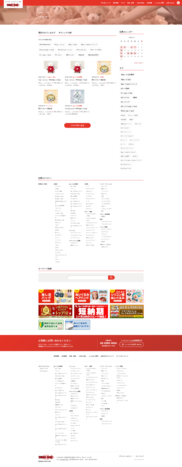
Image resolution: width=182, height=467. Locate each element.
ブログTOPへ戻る (77, 125)
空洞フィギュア (90, 225)
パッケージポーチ (121, 373)
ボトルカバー (58, 235)
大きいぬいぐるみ (75, 194)
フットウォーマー (75, 378)
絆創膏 (103, 216)
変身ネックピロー (75, 386)
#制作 (135, 97)
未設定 (55, 184)
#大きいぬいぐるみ (127, 111)
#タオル (131, 144)
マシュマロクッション (76, 235)
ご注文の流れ (140, 3)
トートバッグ (104, 191)
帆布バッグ (104, 189)
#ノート (123, 144)
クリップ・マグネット (91, 232)
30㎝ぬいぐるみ (59, 198)
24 (121, 56)
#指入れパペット (126, 124)
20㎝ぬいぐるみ (59, 196)
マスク (57, 259)
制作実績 (115, 3)
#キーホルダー (125, 128)
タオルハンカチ (59, 250)
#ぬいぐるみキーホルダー (128, 152)
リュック (73, 220)
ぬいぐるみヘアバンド (61, 444)
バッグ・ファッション (106, 184)
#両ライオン (70, 55)
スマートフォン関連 (74, 240)
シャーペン (58, 240)
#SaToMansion (45, 44)
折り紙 (57, 230)
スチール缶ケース (90, 385)
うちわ (57, 245)
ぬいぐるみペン (90, 203)
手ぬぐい (103, 206)
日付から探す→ (139, 63)
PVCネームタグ (90, 237)
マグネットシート (90, 230)
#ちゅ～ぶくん (60, 44)
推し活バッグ (104, 378)
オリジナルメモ (90, 189)
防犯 (101, 219)
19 (128, 53)
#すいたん (138, 124)
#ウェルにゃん (82, 50)
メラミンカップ (121, 383)
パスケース (58, 208)
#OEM (123, 115)
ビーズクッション (75, 371)
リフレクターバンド (106, 224)
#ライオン (58, 55)
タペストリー (89, 407)
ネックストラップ (90, 240)
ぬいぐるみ (73, 186)
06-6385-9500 (108, 343)
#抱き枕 (81, 55)
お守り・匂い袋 (90, 245)
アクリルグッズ (90, 235)
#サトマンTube (96, 50)
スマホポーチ (74, 408)
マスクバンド (104, 413)
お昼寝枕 (73, 381)
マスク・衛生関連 (105, 214)
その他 (57, 189)
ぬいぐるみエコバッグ (76, 203)
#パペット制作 (133, 115)
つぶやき (57, 262)
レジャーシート (105, 239)
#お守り (135, 156)
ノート (87, 186)
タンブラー (58, 252)
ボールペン (58, 242)
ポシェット (58, 210)
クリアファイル (90, 194)
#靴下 (131, 119)
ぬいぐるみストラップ (76, 191)
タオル (57, 247)
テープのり (89, 196)
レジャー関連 (103, 227)
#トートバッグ (134, 140)
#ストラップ (125, 102)
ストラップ (58, 186)
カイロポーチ (74, 198)
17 (121, 53)
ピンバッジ (89, 242)
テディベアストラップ (61, 410)
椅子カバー (73, 218)
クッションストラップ (91, 228)
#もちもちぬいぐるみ (46, 50)
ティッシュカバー (59, 433)
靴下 (102, 211)
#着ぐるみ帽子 (125, 156)
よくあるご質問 (159, 3)
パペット (73, 189)
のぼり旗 (73, 213)
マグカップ (104, 234)
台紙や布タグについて (107, 356)
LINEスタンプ (104, 247)
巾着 (102, 196)
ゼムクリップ (74, 440)
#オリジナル (125, 97)
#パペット (124, 140)
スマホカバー (74, 405)
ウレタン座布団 (75, 388)
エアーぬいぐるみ (75, 223)
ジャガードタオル (105, 201)
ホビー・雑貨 (88, 211)
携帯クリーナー (75, 245)
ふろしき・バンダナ (106, 209)
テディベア (73, 215)
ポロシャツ (58, 222)
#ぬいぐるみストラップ (89, 44)
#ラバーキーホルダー (127, 136)
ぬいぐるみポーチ (75, 201)
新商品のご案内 (42, 184)
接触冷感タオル (105, 388)
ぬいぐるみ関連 (73, 184)
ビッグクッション (75, 237)
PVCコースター (120, 393)
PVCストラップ (74, 396)
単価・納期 (130, 3)
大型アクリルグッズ (91, 395)
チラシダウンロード (122, 356)
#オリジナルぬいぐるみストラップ (131, 160)
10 (121, 50)
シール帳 (73, 430)
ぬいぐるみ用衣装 (59, 205)
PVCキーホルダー (59, 227)
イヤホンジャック (59, 194)
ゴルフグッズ (104, 232)
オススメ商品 (58, 191)
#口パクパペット (126, 132)
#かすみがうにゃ (126, 164)
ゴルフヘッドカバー (106, 229)
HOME (40, 13)
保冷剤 (103, 241)
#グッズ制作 (125, 88)
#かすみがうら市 (126, 168)
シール (57, 237)
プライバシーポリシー (125, 456)
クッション (72, 230)
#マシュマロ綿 (65, 32)
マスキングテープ (90, 198)
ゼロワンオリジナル (43, 366)
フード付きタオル (105, 203)
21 (135, 53)
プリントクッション (76, 232)
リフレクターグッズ (106, 221)
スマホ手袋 (104, 403)
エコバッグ (104, 186)
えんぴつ (88, 206)
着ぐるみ (73, 210)
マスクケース (104, 411)
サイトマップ (140, 456)
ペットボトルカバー (106, 236)
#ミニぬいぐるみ (45, 55)
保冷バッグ (104, 194)
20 (131, 53)
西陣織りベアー (59, 405)
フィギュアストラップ (91, 223)
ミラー (103, 406)
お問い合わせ (170, 3)
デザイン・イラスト (105, 244)
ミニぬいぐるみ (59, 213)
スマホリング (74, 243)
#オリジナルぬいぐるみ (129, 106)
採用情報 (56, 356)
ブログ (123, 3)
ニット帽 (103, 401)
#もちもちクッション (65, 50)
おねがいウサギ (44, 368)
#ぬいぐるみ (73, 44)
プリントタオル (105, 198)
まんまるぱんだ (44, 371)
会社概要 (149, 3)
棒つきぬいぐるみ (59, 220)
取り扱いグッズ (106, 3)
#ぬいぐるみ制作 (127, 74)
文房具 (86, 184)
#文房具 (123, 119)
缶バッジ (57, 232)
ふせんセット (89, 191)
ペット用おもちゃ (59, 381)
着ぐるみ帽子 (74, 196)
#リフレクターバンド (127, 148)
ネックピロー (74, 383)
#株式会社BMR (93, 55)
